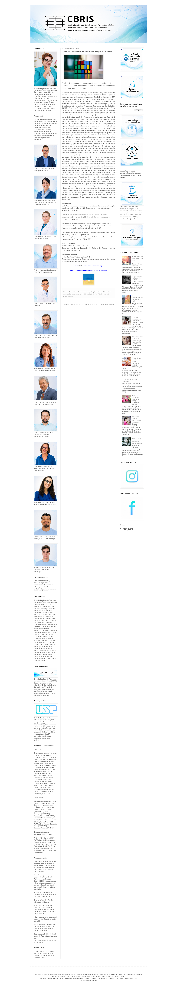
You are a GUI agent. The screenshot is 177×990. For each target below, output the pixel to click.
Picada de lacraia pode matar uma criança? (136, 398)
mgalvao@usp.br (39, 957)
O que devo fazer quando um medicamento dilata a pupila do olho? (137, 340)
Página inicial (89, 304)
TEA (99, 294)
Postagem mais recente (70, 304)
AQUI (80, 266)
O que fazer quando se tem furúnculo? (136, 319)
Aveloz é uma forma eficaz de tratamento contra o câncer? (137, 440)
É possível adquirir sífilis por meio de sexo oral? (137, 298)
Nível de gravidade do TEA (89, 294)
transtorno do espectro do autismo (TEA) (87, 93)
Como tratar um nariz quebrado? (130, 380)
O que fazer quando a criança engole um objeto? (136, 419)
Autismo (75, 292)
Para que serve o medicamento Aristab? (137, 278)
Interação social (76, 294)
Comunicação (98, 292)
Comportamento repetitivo (85, 292)
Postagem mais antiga (107, 304)
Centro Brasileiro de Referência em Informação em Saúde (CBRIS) (59, 974)
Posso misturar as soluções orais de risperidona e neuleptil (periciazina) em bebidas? (132, 363)
